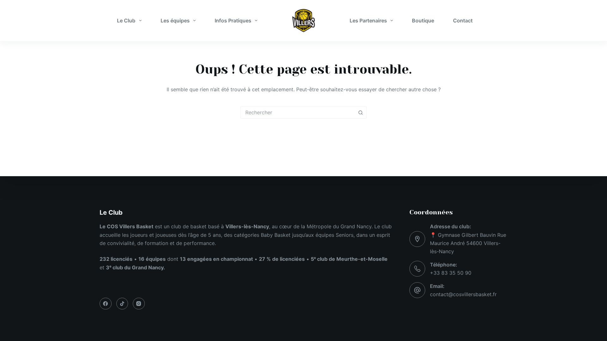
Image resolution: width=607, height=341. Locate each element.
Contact (463, 20)
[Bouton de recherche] (360, 112)
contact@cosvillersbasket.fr (463, 294)
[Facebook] (106, 304)
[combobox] (297, 112)
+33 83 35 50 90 (450, 273)
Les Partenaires (368, 20)
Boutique (423, 20)
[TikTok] (122, 304)
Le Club (126, 20)
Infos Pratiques (233, 20)
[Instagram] (139, 304)
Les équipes (175, 20)
